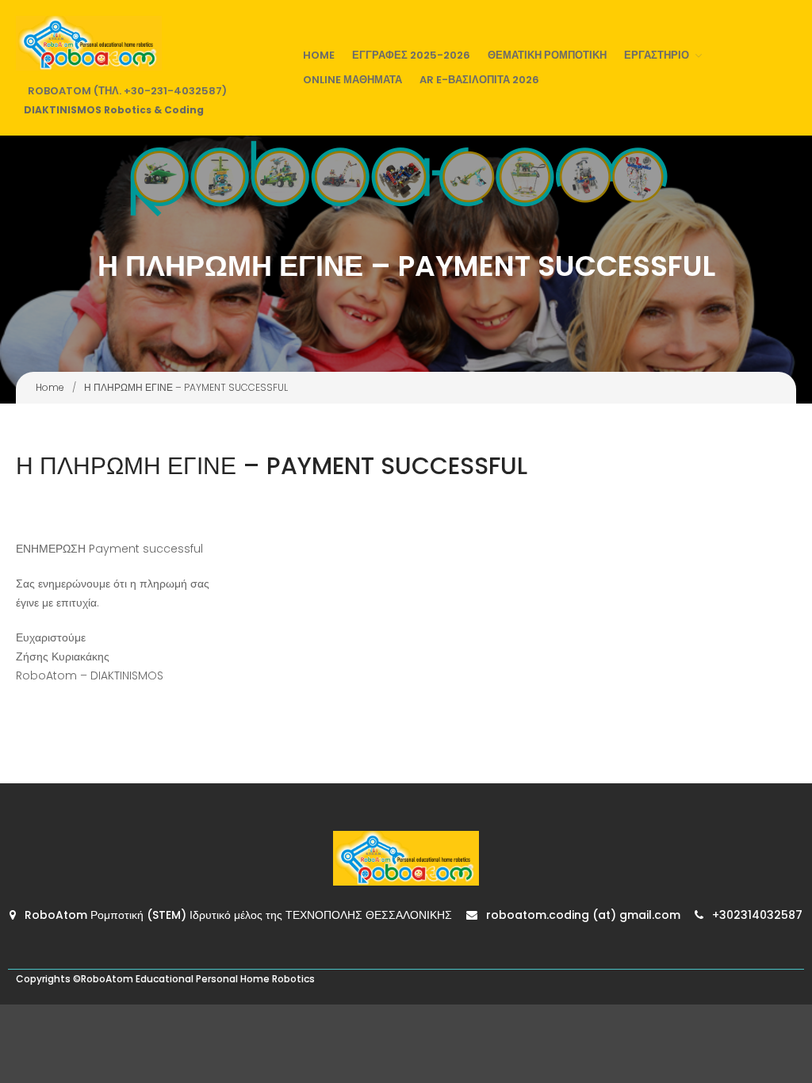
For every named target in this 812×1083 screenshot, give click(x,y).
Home (319, 55)
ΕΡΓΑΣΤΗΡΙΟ (656, 55)
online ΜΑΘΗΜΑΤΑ (352, 79)
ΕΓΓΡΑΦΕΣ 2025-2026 (411, 55)
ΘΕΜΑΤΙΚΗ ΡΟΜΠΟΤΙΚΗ (547, 55)
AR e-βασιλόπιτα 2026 (479, 79)
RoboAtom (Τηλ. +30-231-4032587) (127, 90)
